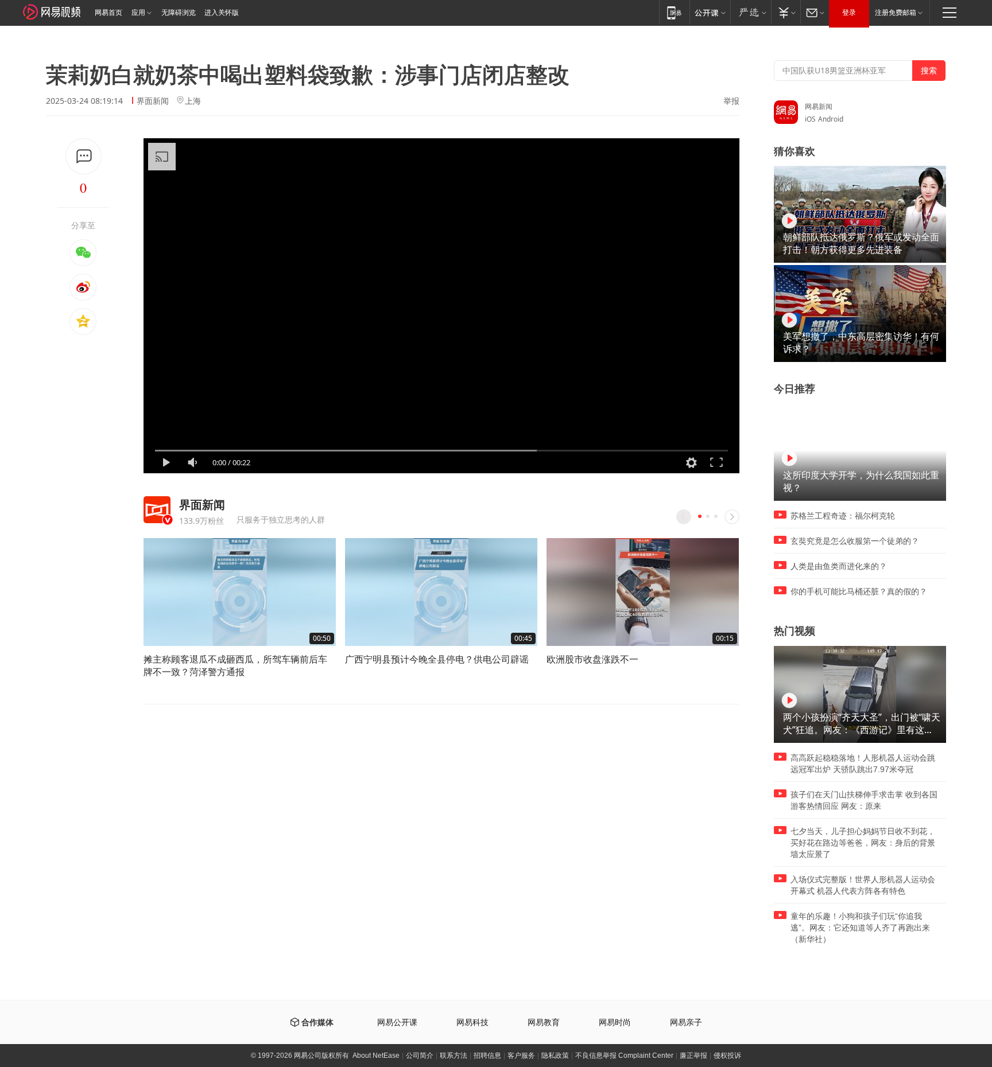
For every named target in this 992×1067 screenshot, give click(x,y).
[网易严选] (750, 12)
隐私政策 (555, 1056)
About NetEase (376, 1056)
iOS (810, 119)
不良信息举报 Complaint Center (624, 1056)
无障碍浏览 (178, 13)
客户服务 (521, 1056)
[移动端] (674, 12)
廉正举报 (693, 1056)
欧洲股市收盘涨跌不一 (592, 659)
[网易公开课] (709, 12)
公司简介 (419, 1056)
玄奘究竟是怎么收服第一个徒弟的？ (854, 541)
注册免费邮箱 (895, 13)
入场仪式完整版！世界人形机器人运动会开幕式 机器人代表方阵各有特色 (862, 885)
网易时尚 (615, 1022)
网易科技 (472, 1022)
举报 (731, 101)
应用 (138, 13)
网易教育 (544, 1022)
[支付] (785, 12)
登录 (849, 13)
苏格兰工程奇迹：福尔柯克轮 (842, 515)
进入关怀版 (221, 13)
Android (830, 119)
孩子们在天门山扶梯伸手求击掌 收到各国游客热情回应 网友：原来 (863, 800)
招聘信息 (487, 1056)
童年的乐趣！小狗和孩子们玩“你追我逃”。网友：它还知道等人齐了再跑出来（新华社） (860, 928)
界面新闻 (153, 100)
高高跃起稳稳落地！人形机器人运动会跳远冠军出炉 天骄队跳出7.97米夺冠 (862, 763)
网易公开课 (397, 1022)
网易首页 (108, 13)
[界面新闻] (157, 509)
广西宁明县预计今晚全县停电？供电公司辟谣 (437, 659)
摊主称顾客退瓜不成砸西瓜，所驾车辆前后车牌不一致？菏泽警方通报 (235, 665)
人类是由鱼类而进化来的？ (838, 566)
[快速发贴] (83, 156)
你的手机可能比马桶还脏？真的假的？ (858, 591)
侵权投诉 (727, 1056)
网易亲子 (686, 1022)
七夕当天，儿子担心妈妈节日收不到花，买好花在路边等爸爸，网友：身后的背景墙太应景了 (862, 843)
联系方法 (453, 1056)
